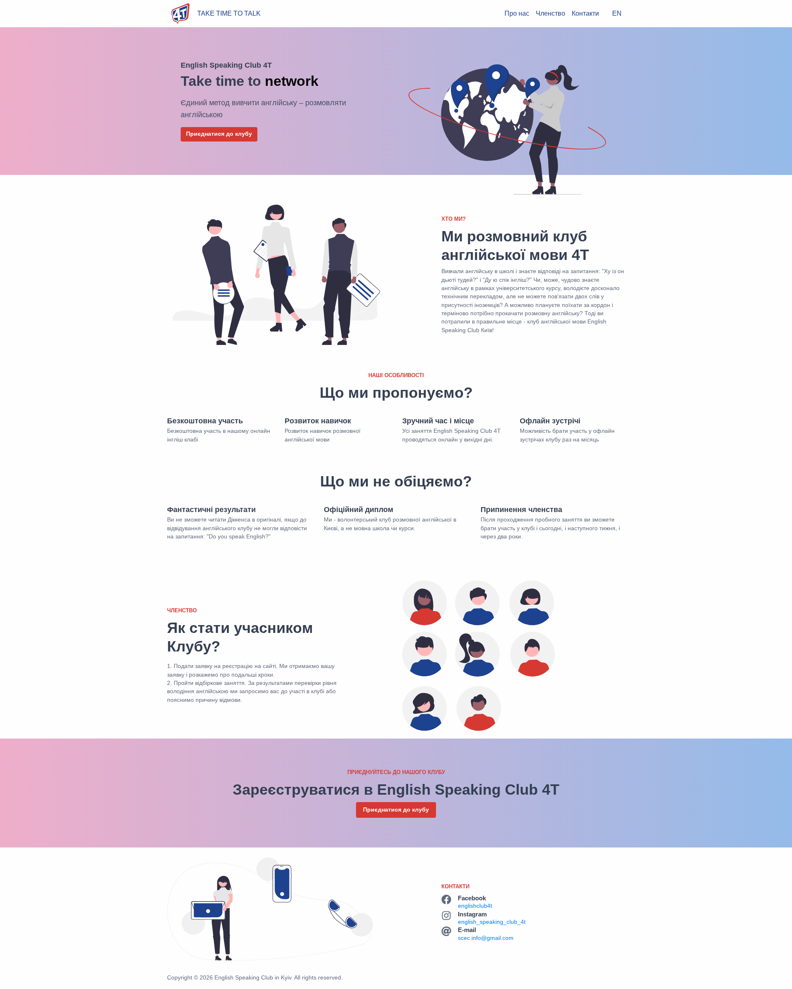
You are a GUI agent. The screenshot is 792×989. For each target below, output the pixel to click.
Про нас (516, 13)
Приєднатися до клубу (219, 134)
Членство (550, 13)
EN (617, 13)
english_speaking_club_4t (492, 922)
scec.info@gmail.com (486, 938)
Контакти (585, 13)
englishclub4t (475, 906)
